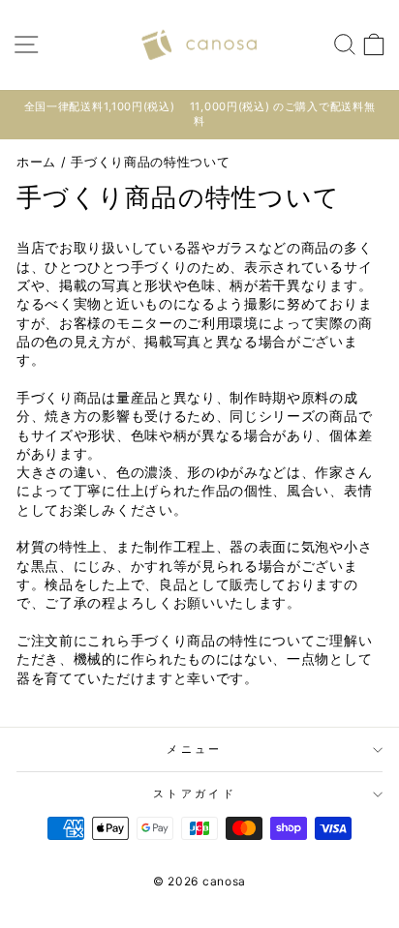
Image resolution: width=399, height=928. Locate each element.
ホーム (36, 162)
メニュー (194, 749)
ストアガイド (194, 793)
